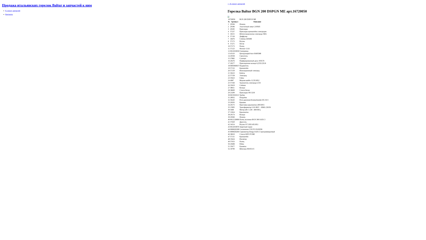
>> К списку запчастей (236, 4)
